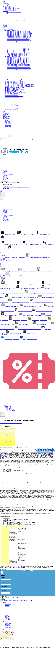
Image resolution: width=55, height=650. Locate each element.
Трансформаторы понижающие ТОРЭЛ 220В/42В (14, 96)
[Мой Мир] (5, 569)
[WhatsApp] (4, 569)
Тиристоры (5, 75)
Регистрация (7, 145)
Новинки (4, 2)
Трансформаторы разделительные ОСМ (12, 98)
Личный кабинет (8, 603)
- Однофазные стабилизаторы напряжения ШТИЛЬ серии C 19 (18, 48)
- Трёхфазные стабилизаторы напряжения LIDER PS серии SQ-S (19, 44)
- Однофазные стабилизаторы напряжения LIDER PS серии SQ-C (19, 32)
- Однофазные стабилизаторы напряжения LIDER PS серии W (18, 37)
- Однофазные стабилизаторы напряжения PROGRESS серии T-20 (19, 61)
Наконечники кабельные (7, 23)
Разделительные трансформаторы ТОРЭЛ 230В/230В (14, 89)
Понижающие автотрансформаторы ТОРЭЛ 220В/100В (15, 81)
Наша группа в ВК (8, 627)
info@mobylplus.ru (8, 624)
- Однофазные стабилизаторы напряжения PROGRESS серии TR (19, 62)
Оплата (4, 127)
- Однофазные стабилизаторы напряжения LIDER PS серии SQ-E (19, 34)
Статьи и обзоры (8, 121)
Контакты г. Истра (8, 133)
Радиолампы (5, 26)
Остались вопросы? (27, 570)
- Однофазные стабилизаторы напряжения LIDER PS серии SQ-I (19, 35)
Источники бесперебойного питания (9, 18)
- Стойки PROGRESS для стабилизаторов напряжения (17, 63)
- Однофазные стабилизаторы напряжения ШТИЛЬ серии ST (18, 51)
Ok (1, 649)
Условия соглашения (8, 610)
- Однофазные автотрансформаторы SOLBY (15, 79)
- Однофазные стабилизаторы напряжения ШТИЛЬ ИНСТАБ (18, 47)
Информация (7, 616)
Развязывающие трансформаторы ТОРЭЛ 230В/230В (14, 87)
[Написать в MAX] (1, 191)
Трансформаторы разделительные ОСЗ (12, 97)
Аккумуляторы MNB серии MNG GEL (12, 8)
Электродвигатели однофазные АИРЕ (12, 108)
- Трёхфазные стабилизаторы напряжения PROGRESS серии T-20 (19, 68)
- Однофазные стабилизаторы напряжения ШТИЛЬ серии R (18, 49)
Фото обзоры (7, 617)
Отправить (27, 594)
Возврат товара (7, 606)
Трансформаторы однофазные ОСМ (11, 95)
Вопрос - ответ (7, 619)
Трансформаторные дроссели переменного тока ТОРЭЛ (15, 92)
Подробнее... (48, 647)
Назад (4, 1)
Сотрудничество (6, 118)
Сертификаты (5, 114)
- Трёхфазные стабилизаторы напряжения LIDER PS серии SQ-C (19, 40)
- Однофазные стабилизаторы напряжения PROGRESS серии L (18, 58)
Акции (4, 124)
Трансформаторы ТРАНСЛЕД (10, 104)
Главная (4, 112)
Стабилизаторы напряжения (8, 29)
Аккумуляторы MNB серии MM (10, 7)
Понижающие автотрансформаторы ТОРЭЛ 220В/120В (15, 83)
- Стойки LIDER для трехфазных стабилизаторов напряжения (18, 38)
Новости (6, 120)
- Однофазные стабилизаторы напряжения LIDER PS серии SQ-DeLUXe (20, 33)
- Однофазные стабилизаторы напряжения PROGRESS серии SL (19, 59)
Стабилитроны (5, 74)
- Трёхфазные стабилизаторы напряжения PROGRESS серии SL (18, 66)
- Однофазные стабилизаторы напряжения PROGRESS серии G (18, 57)
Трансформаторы (6, 77)
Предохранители (6, 25)
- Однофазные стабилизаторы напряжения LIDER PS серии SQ (18, 31)
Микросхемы (5, 22)
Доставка (4, 401)
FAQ (3, 403)
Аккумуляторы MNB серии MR (10, 9)
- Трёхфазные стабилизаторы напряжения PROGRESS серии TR (18, 69)
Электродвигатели (6, 107)
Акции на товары (8, 125)
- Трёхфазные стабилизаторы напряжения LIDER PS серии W (18, 45)
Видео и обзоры (8, 123)
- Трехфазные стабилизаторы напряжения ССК (15, 73)
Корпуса (4, 21)
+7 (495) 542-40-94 (8, 622)
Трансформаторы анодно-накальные (11, 93)
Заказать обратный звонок (7, 184)
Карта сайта (26, 600)
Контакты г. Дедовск (8, 132)
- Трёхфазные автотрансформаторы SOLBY (15, 80)
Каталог (3, 225)
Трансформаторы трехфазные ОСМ (11, 105)
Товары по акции (6, 4)
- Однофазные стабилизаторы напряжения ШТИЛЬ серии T (18, 52)
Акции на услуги (8, 126)
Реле (3, 28)
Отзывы (4, 130)
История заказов (8, 604)
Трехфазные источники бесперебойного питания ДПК (15, 20)
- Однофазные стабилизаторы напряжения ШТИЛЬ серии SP (18, 50)
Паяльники (5, 24)
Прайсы (4, 402)
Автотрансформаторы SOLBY (10, 78)
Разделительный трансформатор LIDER (12, 90)
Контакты (4, 131)
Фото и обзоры (7, 122)
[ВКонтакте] (0, 569)
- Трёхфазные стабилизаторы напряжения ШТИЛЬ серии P (17, 54)
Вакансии (4, 115)
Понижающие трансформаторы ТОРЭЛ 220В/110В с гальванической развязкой (19, 85)
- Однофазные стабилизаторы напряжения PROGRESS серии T (18, 60)
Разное (4, 27)
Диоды (4, 16)
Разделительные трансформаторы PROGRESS (13, 88)
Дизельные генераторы (7, 17)
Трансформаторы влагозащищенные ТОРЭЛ (13, 94)
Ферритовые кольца (8, 106)
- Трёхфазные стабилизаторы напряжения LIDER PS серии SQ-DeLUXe (20, 41)
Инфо (4, 119)
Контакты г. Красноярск (9, 134)
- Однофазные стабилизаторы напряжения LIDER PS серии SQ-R (19, 36)
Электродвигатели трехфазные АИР (11, 109)
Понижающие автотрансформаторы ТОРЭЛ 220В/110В (15, 82)
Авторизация (7, 144)
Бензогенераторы (6, 162)
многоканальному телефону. (19, 567)
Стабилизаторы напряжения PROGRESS (12, 56)
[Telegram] (3, 569)
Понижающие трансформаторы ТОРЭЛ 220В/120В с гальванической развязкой (19, 86)
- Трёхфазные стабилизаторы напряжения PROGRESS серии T (18, 67)
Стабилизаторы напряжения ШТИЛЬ (11, 46)
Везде (4, 200)
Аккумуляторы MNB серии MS (10, 10)
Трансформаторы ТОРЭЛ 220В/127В (11, 102)
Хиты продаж (5, 3)
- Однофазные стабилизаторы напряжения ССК (15, 72)
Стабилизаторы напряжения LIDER (11, 30)
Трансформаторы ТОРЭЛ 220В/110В (11, 100)
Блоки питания (5, 11)
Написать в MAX (9, 623)
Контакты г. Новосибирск (9, 135)
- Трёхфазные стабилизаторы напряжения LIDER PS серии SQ (18, 39)
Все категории (5, 5)
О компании (6, 600)
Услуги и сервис (6, 113)
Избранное (7, 605)
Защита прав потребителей (7, 609)
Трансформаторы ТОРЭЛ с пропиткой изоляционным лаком (16, 103)
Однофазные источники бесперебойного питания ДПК (15, 19)
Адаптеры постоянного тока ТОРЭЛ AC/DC (13, 13)
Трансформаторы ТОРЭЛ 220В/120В (11, 101)
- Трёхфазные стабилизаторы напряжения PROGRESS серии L (18, 65)
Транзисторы (5, 76)
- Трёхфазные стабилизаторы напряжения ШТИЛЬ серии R (18, 55)
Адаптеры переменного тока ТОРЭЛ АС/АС (13, 12)
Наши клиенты (5, 117)
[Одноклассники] (2, 569)
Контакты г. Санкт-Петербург (10, 136)
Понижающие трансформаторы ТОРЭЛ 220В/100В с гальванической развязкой (19, 84)
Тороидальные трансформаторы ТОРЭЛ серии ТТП (14, 91)
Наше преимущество (6, 116)
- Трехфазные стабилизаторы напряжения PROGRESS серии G (18, 64)
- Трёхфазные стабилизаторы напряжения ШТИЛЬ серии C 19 (18, 53)
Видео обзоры (7, 618)
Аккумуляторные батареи (7, 6)
